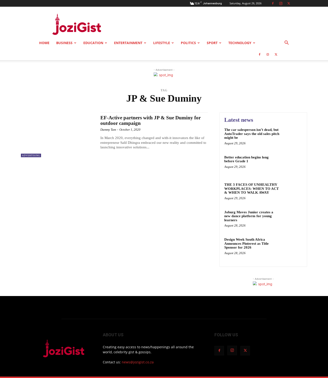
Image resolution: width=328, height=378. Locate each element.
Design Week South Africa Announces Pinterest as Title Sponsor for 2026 (246, 243)
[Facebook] (272, 3)
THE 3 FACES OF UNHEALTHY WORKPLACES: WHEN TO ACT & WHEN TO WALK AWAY (251, 188)
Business (64, 43)
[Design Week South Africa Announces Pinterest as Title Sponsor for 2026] (292, 247)
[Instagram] (280, 3)
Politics (188, 43)
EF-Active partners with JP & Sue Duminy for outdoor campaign (150, 120)
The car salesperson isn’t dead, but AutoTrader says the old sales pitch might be (251, 134)
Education (93, 43)
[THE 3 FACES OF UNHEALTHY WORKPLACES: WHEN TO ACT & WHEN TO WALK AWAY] (292, 192)
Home (44, 43)
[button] (286, 43)
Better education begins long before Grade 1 (246, 159)
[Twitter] (288, 3)
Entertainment (128, 43)
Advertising (31, 155)
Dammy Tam (108, 129)
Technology (239, 43)
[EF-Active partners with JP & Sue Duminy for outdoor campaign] (58, 134)
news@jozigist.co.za (138, 362)
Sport (212, 43)
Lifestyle (161, 43)
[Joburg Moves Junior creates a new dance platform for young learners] (292, 219)
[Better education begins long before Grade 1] (292, 164)
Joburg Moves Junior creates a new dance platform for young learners (248, 216)
